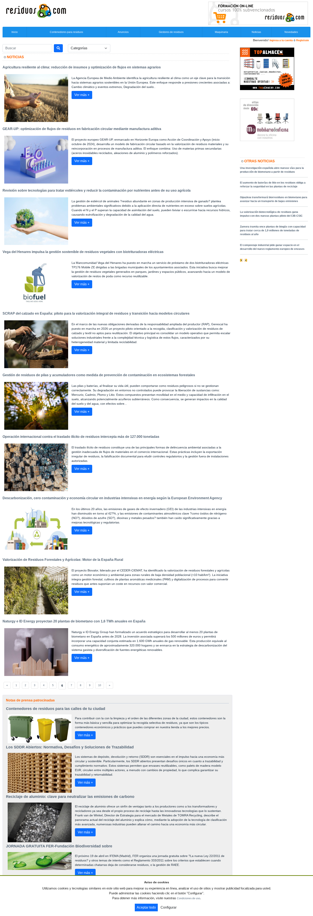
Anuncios (123, 32)
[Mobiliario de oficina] (267, 119)
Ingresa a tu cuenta (281, 40)
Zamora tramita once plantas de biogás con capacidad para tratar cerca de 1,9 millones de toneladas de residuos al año (273, 230)
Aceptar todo (146, 907)
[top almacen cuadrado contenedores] (267, 68)
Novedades (291, 32)
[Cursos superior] (258, 13)
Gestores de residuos (171, 32)
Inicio (14, 32)
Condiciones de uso (188, 898)
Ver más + (81, 95)
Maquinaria (221, 32)
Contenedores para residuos (66, 32)
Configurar (169, 907)
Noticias (256, 32)
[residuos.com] (36, 10)
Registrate (302, 40)
